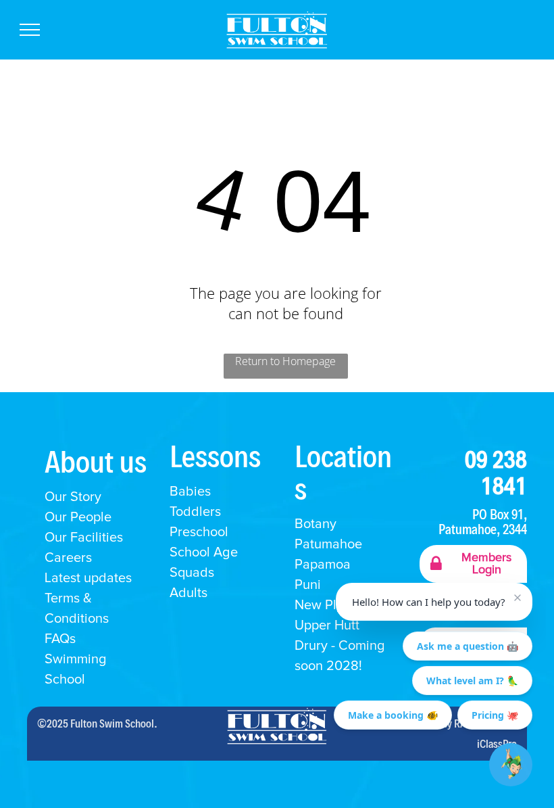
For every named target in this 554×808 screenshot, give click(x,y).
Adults (188, 593)
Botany (315, 524)
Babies (190, 491)
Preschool (199, 532)
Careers (68, 558)
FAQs (60, 639)
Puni (308, 585)
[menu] (29, 29)
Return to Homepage (285, 361)
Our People (78, 517)
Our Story (73, 497)
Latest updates (88, 578)
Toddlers (195, 512)
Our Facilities (84, 537)
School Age (204, 552)
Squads (192, 572)
